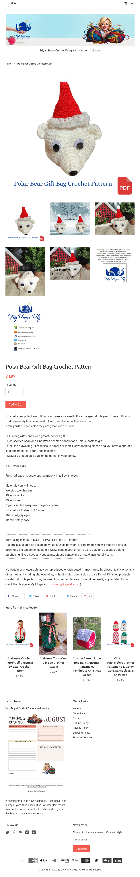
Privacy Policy (81, 727)
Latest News (13, 701)
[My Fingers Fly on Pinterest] (21, 833)
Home (8, 63)
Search (77, 708)
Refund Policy (81, 723)
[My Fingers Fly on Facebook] (14, 833)
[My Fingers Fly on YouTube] (34, 833)
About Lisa (79, 713)
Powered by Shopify (89, 869)
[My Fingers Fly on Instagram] (27, 833)
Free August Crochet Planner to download (27, 708)
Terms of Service (82, 737)
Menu (14, 3)
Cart (132, 3)
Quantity (10, 385)
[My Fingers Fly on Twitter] (7, 833)
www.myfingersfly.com (65, 584)
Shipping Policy (81, 732)
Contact (77, 718)
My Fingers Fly (69, 869)
